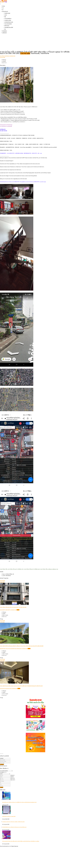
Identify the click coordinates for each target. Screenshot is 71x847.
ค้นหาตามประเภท (5, 11)
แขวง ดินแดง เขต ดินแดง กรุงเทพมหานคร (7, 55)
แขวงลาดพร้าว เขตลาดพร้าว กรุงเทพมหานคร (8, 609)
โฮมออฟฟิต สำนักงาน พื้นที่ (8, 27)
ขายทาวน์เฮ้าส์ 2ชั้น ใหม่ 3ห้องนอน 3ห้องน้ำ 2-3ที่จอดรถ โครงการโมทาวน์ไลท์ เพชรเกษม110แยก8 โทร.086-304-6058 (21, 645)
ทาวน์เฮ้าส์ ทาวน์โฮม (7, 20)
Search (1, 787)
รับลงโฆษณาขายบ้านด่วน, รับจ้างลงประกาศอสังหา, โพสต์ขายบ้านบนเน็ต (13, 821)
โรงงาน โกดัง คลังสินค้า (8, 23)
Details (18, 609)
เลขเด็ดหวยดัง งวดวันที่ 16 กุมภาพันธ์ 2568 (8, 816)
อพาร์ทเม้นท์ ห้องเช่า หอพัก (8, 22)
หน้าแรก (3, 6)
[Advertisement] (35, 42)
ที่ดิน (5, 16)
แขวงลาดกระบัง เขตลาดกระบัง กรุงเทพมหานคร (8, 688)
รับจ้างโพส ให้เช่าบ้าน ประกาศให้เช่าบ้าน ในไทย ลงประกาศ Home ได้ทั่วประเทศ (14, 827)
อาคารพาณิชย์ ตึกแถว (7, 18)
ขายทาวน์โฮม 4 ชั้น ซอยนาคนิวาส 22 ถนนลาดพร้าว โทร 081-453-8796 (13, 607)
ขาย (3, 7)
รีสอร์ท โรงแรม (6, 25)
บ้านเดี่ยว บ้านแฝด (7, 13)
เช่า (2, 9)
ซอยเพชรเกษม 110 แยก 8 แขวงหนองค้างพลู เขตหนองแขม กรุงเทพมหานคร (13, 648)
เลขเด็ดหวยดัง (4, 32)
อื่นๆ (5, 29)
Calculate (1, 764)
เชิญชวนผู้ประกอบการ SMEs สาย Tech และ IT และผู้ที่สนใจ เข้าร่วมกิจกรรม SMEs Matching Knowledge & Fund (19, 802)
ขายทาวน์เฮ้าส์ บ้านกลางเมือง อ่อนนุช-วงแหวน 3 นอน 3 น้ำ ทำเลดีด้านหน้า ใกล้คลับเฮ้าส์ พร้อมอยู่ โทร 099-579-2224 (21, 685)
